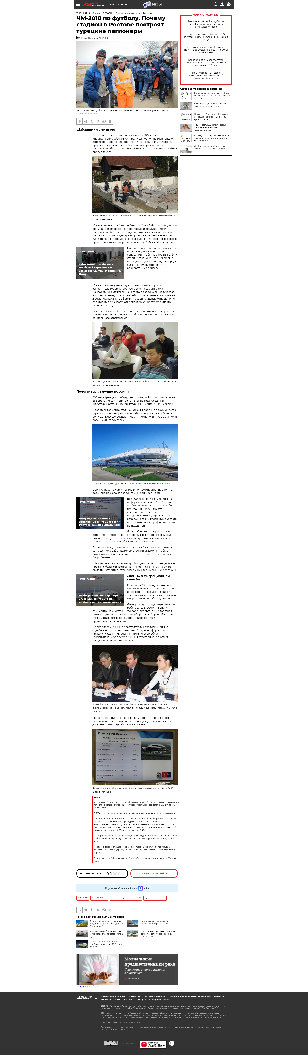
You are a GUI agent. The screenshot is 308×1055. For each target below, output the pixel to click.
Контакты (219, 996)
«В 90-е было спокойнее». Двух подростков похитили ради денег (211, 147)
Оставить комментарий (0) (154, 873)
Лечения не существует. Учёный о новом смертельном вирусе (211, 104)
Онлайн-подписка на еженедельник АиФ (190, 996)
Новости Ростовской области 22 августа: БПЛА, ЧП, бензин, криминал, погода (206, 37)
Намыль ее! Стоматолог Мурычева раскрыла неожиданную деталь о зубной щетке (211, 117)
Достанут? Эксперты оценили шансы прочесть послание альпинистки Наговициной (212, 138)
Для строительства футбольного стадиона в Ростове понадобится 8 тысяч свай (107, 923)
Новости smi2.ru (87, 986)
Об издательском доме (113, 996)
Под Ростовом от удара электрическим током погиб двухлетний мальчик (206, 75)
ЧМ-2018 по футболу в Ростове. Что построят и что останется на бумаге (106, 934)
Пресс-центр (135, 996)
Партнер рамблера (128, 1043)
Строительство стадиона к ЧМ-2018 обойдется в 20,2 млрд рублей (106, 944)
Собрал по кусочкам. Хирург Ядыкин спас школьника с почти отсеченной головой (212, 95)
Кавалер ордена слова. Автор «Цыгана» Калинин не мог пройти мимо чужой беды (206, 63)
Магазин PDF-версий (155, 996)
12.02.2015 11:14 (83, 13)
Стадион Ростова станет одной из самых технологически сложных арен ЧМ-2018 (158, 934)
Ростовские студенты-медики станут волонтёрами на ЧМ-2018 (157, 922)
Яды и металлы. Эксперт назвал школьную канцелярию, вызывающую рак (210, 127)
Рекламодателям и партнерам (116, 1000)
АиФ (94, 114)
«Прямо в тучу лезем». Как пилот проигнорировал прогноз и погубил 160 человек (206, 50)
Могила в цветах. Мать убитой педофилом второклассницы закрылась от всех (206, 24)
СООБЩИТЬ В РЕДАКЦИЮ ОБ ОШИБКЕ (153, 1000)
